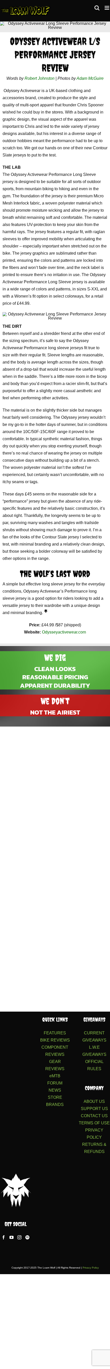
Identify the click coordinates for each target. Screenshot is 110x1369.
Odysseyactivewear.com (64, 632)
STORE (55, 1097)
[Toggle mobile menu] (107, 7)
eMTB (54, 1076)
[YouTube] (11, 1237)
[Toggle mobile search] (97, 7)
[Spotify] (27, 1237)
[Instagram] (19, 1237)
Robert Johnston (39, 78)
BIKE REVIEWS (55, 1040)
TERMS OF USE (94, 1123)
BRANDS (55, 1104)
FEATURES (55, 1033)
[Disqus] (55, 795)
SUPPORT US (94, 1108)
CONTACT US (94, 1116)
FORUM (54, 1083)
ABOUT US (94, 1101)
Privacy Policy (91, 1267)
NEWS (55, 1090)
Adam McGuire (90, 78)
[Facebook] (4, 1237)
